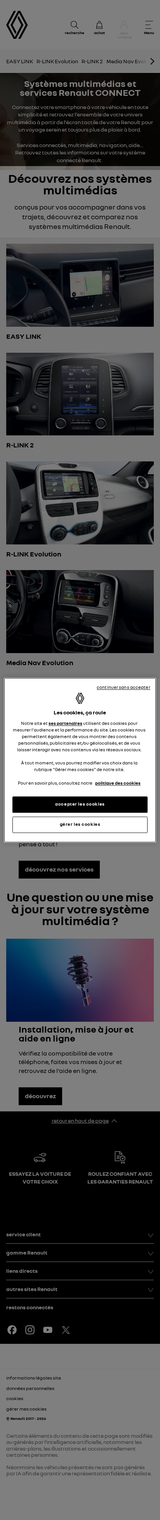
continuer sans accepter (123, 687)
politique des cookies (118, 783)
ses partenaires (65, 723)
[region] (80, 760)
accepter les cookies (79, 804)
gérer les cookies (80, 824)
